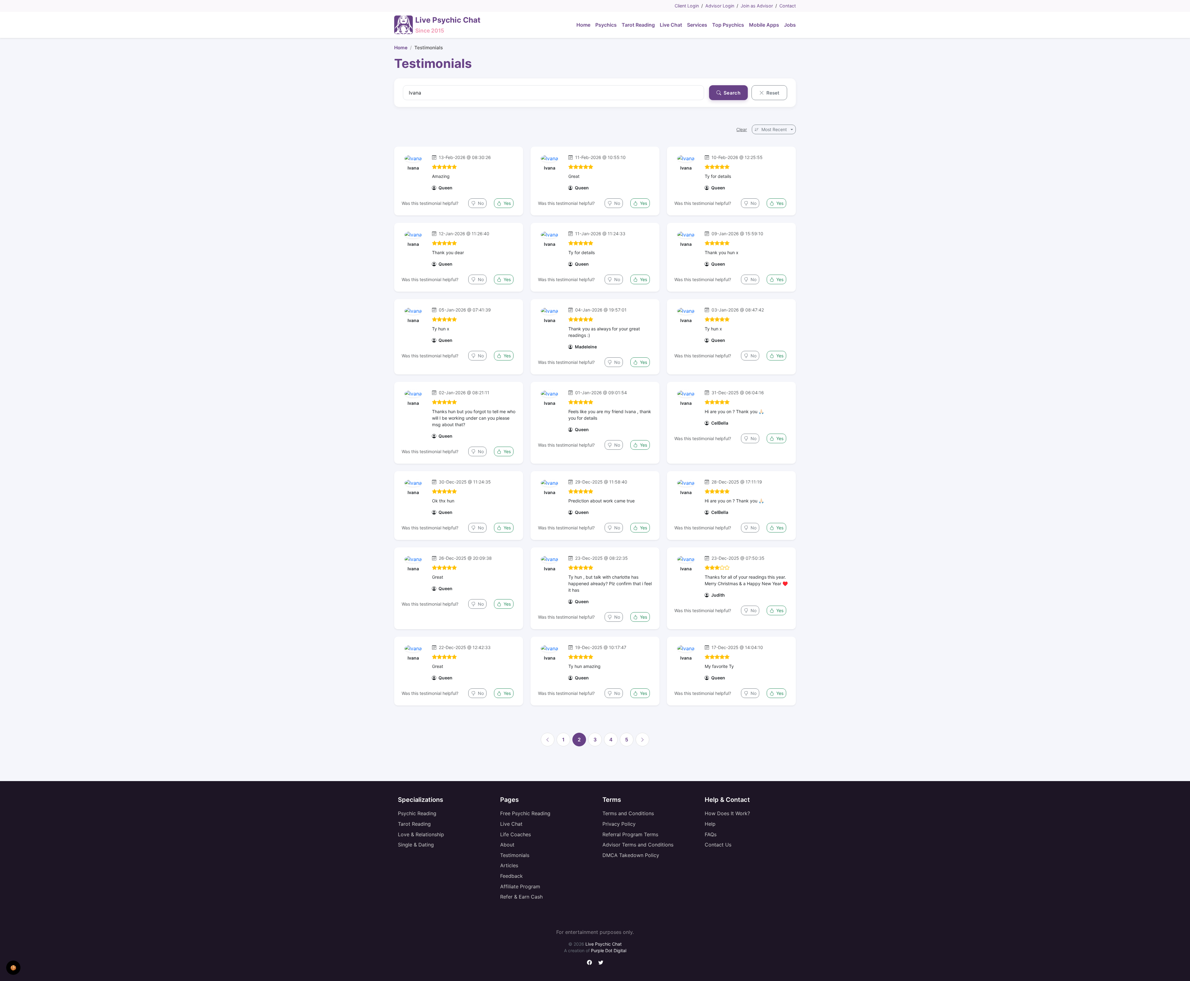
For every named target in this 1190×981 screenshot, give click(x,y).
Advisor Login (719, 5)
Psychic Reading (417, 813)
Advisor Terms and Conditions (637, 845)
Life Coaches (515, 834)
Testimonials (514, 855)
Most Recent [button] (774, 129)
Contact (787, 5)
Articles (509, 865)
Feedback (511, 876)
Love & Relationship (421, 834)
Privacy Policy (619, 824)
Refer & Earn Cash (521, 897)
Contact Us (718, 845)
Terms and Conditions (628, 813)
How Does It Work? (727, 813)
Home (401, 48)
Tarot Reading (414, 824)
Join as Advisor (757, 5)
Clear (741, 129)
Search (731, 93)
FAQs (710, 834)
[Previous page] (547, 739)
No (480, 203)
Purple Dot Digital (608, 950)
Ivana (413, 167)
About (507, 845)
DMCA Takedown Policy (630, 855)
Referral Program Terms (630, 834)
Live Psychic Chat (603, 944)
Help (710, 824)
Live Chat (511, 824)
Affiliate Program (520, 886)
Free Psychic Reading (525, 813)
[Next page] (642, 739)
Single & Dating (416, 845)
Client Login (687, 5)
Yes (506, 203)
